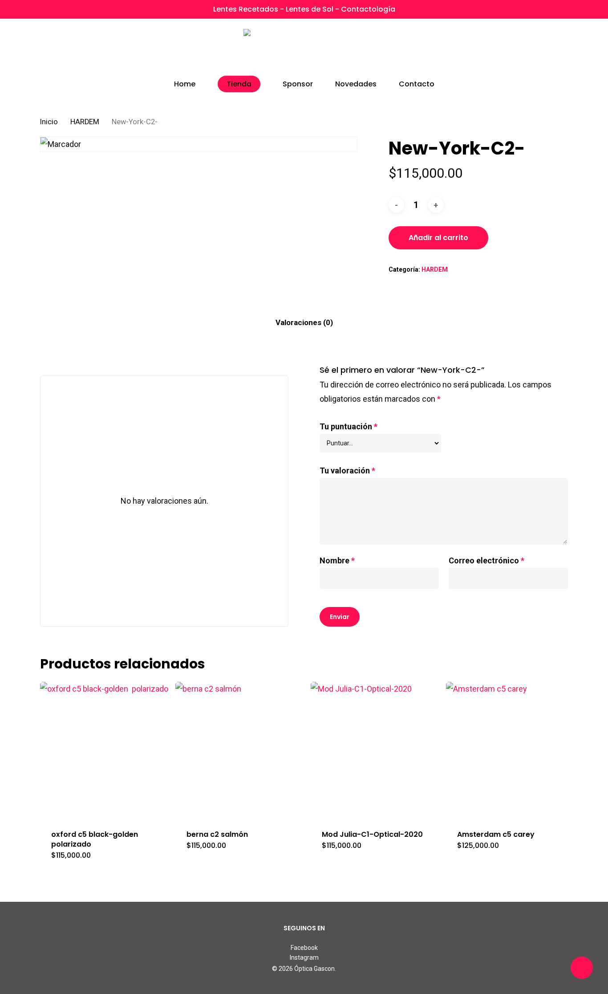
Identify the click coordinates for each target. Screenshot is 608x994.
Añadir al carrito (438, 237)
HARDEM (84, 122)
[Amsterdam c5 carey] (510, 750)
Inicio (49, 122)
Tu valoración (347, 470)
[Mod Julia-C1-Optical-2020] (375, 750)
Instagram (304, 957)
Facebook (304, 947)
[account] (540, 49)
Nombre (337, 560)
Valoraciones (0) (304, 322)
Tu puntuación (348, 426)
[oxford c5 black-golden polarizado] (104, 750)
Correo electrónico (486, 560)
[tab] (304, 322)
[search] (517, 49)
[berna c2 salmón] (239, 750)
